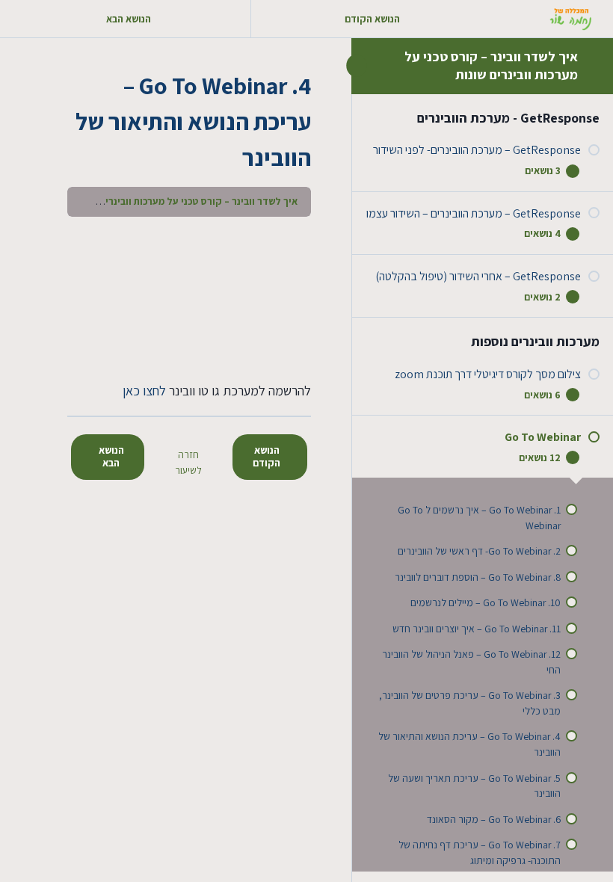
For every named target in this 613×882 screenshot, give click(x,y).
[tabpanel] (189, 316)
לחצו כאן (144, 390)
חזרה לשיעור (188, 463)
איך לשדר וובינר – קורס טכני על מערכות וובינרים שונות (491, 65)
